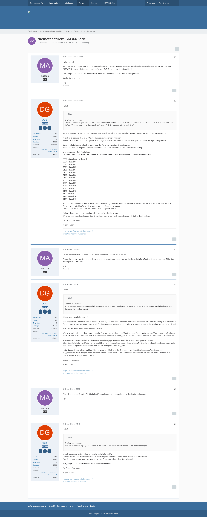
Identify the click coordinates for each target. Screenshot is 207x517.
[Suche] (175, 3)
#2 (175, 101)
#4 (175, 284)
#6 (175, 424)
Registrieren (164, 3)
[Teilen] (177, 49)
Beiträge (36, 142)
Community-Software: (103, 513)
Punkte (35, 136)
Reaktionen (36, 134)
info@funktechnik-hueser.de (74, 234)
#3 (175, 249)
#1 (175, 57)
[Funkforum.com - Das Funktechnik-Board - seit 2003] (103, 17)
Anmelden (151, 3)
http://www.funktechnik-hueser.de (49, 150)
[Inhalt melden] (174, 90)
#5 (175, 389)
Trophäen (36, 139)
